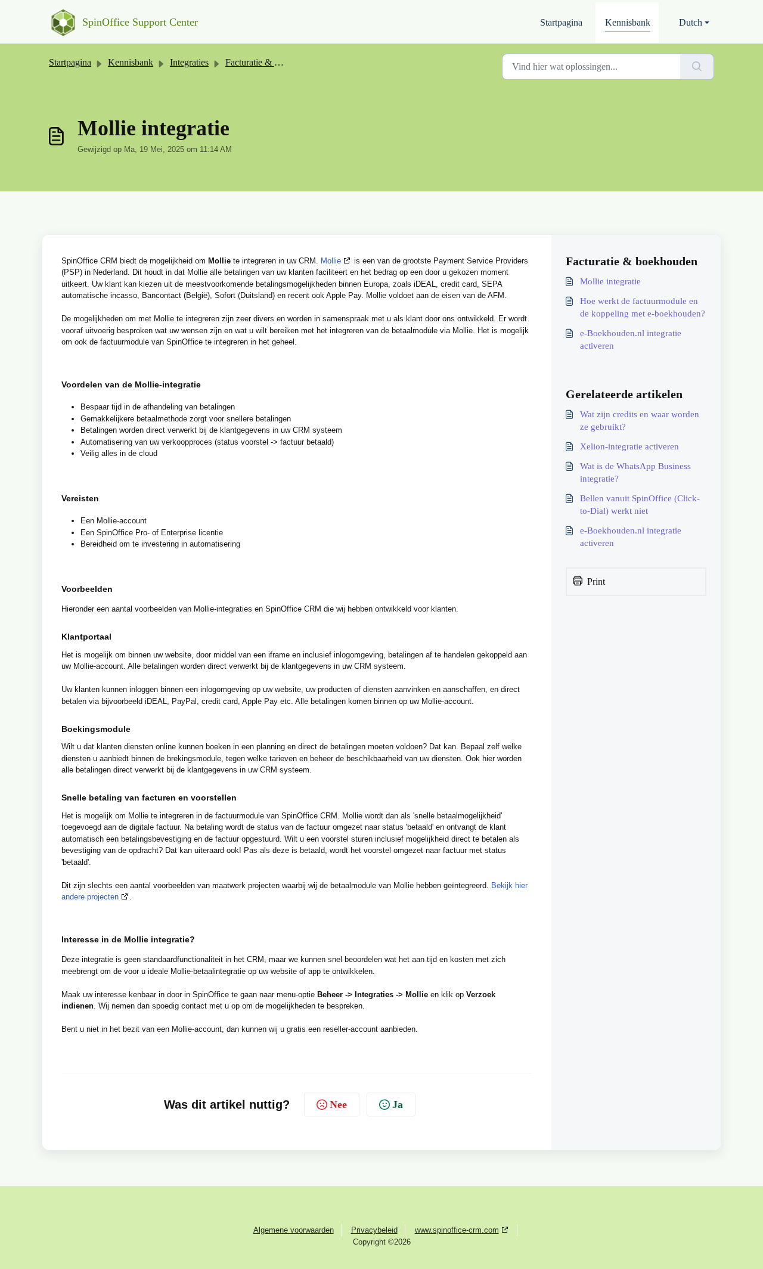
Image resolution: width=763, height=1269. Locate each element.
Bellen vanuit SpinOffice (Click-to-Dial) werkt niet (640, 505)
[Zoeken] (697, 67)
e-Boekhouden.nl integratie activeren (630, 339)
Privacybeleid (374, 1229)
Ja (397, 1104)
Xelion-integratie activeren (629, 446)
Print (596, 581)
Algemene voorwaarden (293, 1229)
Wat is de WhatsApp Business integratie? (635, 472)
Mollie (331, 260)
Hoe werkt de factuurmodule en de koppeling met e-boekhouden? (642, 307)
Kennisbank (627, 22)
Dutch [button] (690, 22)
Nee (338, 1104)
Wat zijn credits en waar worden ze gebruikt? (639, 420)
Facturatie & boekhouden (273, 62)
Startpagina (561, 22)
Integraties (189, 62)
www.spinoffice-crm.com (457, 1229)
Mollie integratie (610, 281)
